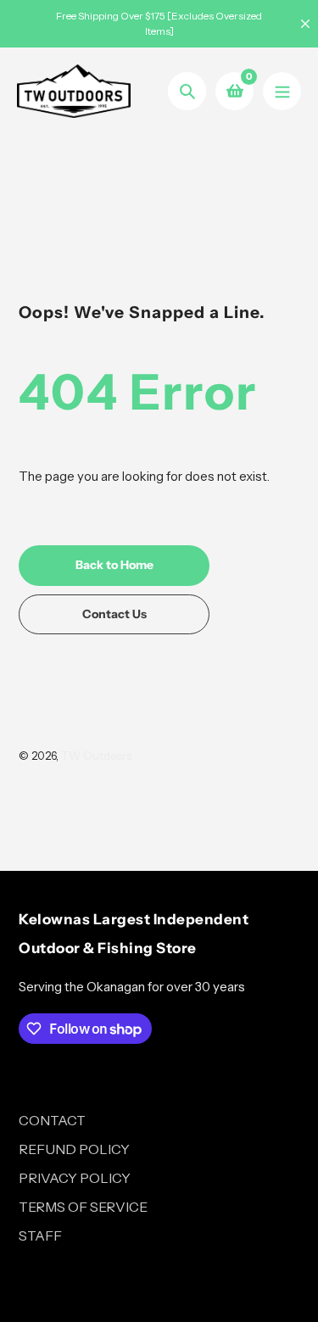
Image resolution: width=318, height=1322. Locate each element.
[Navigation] (282, 91)
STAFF (40, 1235)
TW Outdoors (96, 755)
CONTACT (52, 1120)
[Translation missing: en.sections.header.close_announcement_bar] (305, 23)
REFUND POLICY (74, 1149)
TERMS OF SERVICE (83, 1206)
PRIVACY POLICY (75, 1177)
